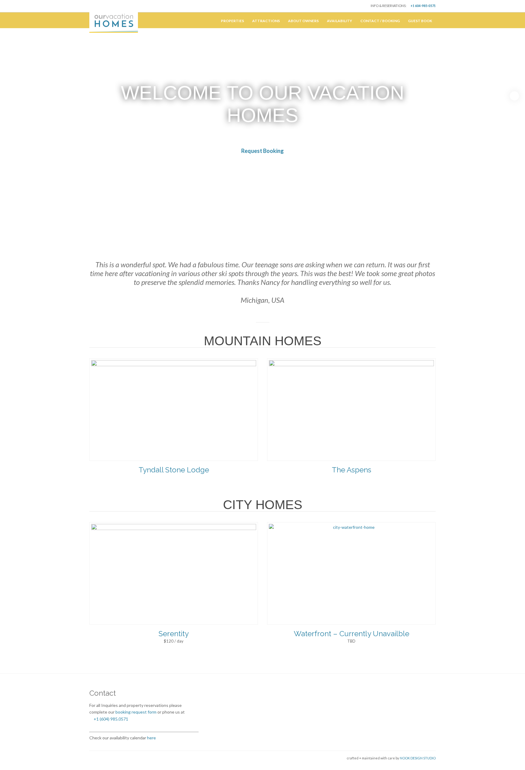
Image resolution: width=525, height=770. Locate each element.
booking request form (135, 711)
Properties (232, 21)
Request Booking (262, 150)
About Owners (303, 21)
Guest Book (420, 21)
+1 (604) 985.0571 (110, 718)
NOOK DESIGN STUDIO (417, 758)
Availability (339, 21)
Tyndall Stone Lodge (174, 469)
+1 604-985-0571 (423, 6)
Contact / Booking (380, 21)
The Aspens (351, 469)
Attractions (266, 21)
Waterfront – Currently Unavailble (351, 633)
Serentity (174, 633)
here (151, 737)
